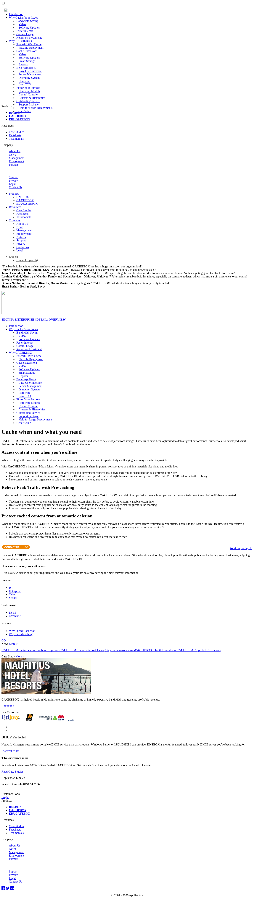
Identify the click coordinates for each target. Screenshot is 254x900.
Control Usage (24, 34)
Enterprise (15, 591)
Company (14, 220)
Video (22, 24)
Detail (12, 612)
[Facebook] (3, 888)
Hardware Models (29, 91)
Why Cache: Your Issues (23, 17)
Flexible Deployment (31, 47)
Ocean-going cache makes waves (115, 650)
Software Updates (29, 27)
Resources (15, 207)
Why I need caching (21, 634)
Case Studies (16, 132)
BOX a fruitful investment (155, 650)
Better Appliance (26, 67)
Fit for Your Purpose (28, 87)
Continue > (8, 705)
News (12, 154)
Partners (13, 164)
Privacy (13, 180)
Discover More (10, 750)
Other (12, 594)
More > (13, 643)
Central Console (28, 94)
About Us (14, 151)
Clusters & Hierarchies (32, 97)
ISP (11, 587)
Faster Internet (24, 31)
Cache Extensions (26, 51)
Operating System (29, 77)
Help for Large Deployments (35, 107)
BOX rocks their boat (78, 650)
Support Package (28, 104)
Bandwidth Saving (27, 20)
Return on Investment (29, 37)
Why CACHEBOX (20, 41)
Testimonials (16, 138)
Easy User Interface (30, 71)
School (13, 597)
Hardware (24, 81)
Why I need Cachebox (22, 630)
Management (16, 158)
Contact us (22, 247)
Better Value (23, 111)
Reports (23, 64)
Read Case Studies (12, 771)
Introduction (16, 14)
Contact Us (15, 187)
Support (13, 177)
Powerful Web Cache (28, 44)
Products (14, 193)
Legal (12, 184)
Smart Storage (27, 61)
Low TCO (25, 84)
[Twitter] (8, 888)
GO (3, 640)
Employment (16, 161)
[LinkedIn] (12, 888)
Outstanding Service (28, 101)
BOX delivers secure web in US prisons (30, 650)
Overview (15, 616)
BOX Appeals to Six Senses (198, 650)
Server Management (30, 74)
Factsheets (15, 135)
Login (5, 797)
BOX (15, 112)
